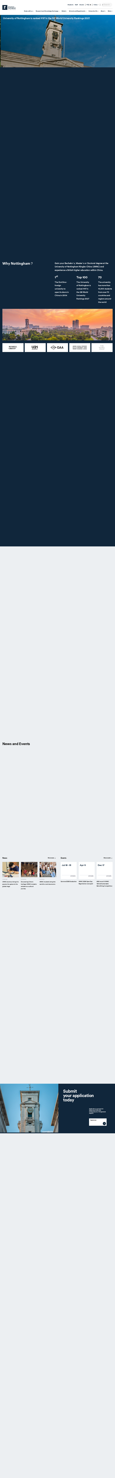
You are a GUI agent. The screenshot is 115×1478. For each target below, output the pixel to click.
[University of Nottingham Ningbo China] (9, 7)
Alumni (81, 4)
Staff (76, 4)
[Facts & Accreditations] (12, 347)
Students (70, 4)
